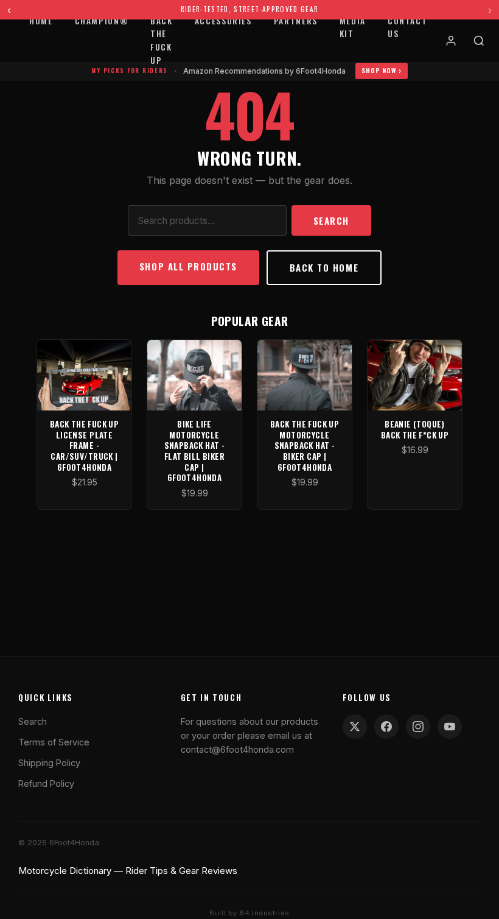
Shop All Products (188, 266)
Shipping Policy (49, 763)
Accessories (223, 21)
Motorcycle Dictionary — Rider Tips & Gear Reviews (127, 870)
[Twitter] (355, 726)
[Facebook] (386, 726)
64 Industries (264, 913)
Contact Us (407, 27)
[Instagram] (418, 726)
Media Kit (353, 27)
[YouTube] (450, 726)
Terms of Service (53, 742)
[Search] (479, 41)
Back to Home (324, 267)
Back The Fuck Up (161, 40)
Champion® (102, 21)
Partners (296, 21)
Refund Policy (46, 783)
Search (331, 220)
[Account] (451, 41)
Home (41, 21)
